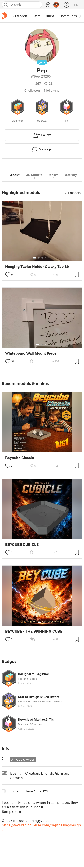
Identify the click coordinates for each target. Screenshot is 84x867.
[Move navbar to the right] (79, 15)
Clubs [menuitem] (50, 16)
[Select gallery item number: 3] (42, 258)
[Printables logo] (4, 16)
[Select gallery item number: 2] (39, 258)
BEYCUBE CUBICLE (22, 544)
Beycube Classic (19, 458)
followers (32, 90)
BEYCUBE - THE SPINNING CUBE (33, 631)
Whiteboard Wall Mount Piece (31, 353)
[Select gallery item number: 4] (46, 258)
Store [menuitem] (36, 16)
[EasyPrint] (48, 5)
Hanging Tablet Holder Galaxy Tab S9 (37, 266)
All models (73, 193)
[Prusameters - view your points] (56, 5)
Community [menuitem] (68, 16)
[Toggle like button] (7, 274)
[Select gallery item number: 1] (34, 258)
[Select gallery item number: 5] (49, 258)
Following (52, 90)
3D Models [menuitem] (19, 16)
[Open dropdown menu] (78, 50)
